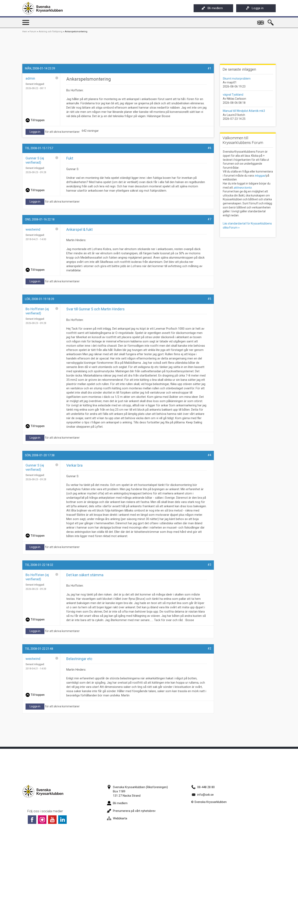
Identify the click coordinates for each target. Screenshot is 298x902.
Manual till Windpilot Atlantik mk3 (244, 110)
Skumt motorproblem (237, 78)
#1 (209, 68)
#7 (209, 219)
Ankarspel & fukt (79, 229)
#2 (209, 648)
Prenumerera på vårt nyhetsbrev (134, 811)
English (261, 21)
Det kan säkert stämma (84, 575)
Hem (24, 31)
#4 (209, 455)
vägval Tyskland (233, 94)
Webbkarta (120, 818)
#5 (209, 298)
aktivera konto (243, 187)
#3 (209, 564)
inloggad (259, 175)
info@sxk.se (205, 794)
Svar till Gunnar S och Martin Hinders (95, 309)
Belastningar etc (79, 659)
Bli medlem (215, 8)
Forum (33, 31)
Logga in (258, 8)
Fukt (69, 158)
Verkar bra (74, 465)
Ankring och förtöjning (50, 31)
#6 (209, 148)
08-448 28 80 (206, 787)
